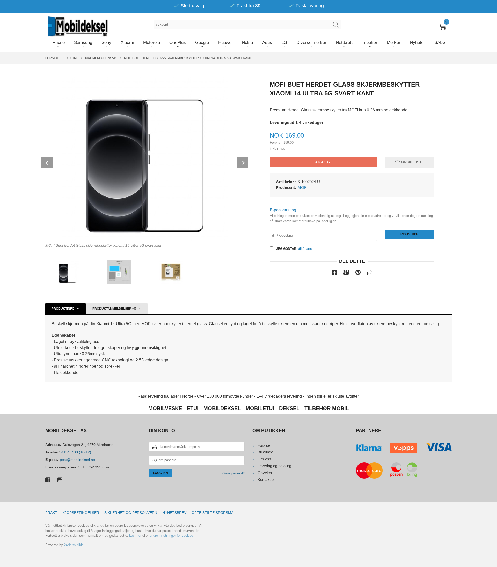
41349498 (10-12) (76, 452)
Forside (264, 445)
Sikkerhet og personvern (130, 513)
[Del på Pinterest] (358, 273)
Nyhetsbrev (174, 513)
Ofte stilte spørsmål (214, 513)
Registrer (409, 234)
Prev (47, 162)
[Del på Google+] (346, 273)
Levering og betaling (274, 466)
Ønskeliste (412, 162)
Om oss (264, 459)
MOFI (303, 187)
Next (242, 162)
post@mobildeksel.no (77, 460)
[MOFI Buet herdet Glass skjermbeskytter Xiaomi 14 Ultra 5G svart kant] (145, 158)
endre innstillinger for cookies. (172, 536)
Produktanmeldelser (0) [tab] (114, 309)
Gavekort (265, 473)
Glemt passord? (233, 473)
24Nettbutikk (73, 545)
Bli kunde (265, 452)
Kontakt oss (268, 479)
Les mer (135, 536)
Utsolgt (323, 162)
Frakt (51, 513)
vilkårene (304, 248)
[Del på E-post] (370, 273)
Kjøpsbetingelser (80, 513)
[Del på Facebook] (334, 273)
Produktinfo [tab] (63, 309)
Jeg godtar (286, 249)
